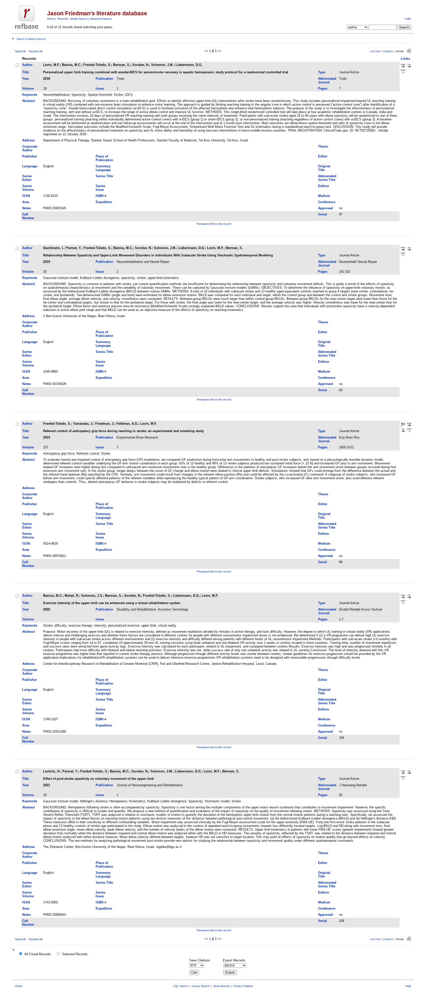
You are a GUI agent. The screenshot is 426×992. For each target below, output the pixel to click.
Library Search (201, 986)
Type (321, 72)
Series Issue (100, 187)
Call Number (28, 216)
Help (408, 986)
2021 (46, 785)
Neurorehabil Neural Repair (358, 262)
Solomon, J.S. (92, 595)
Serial (322, 214)
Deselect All (35, 51)
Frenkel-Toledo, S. (97, 65)
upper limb (148, 625)
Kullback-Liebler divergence (99, 278)
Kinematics (137, 801)
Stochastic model (217, 801)
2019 (46, 262)
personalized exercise (123, 625)
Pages (322, 88)
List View (375, 51)
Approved (325, 208)
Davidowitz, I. (53, 248)
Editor (322, 156)
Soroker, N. (140, 65)
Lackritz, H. (51, 771)
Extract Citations (243, 986)
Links (405, 58)
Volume (28, 88)
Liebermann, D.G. (189, 65)
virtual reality (167, 625)
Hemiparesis (118, 801)
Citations (388, 51)
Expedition (104, 202)
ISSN (26, 196)
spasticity (128, 278)
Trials (120, 78)
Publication (104, 78)
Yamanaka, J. (83, 423)
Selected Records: (75, 954)
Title (25, 72)
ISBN (99, 196)
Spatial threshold (100, 94)
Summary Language (103, 168)
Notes (26, 208)
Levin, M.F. (51, 65)
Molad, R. (72, 595)
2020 (46, 609)
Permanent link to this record (214, 223)
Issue (100, 88)
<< (206, 51)
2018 (46, 78)
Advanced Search (100, 18)
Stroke (118, 94)
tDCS (129, 94)
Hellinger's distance (93, 801)
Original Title (324, 168)
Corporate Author (29, 148)
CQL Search (180, 986)
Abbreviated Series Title (327, 178)
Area (25, 202)
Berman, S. (121, 65)
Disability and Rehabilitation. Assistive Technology (152, 609)
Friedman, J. (104, 423)
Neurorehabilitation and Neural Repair (143, 262)
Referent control (87, 453)
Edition (323, 186)
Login (408, 18)
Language (29, 166)
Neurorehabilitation (56, 94)
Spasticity (78, 94)
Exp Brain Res (349, 437)
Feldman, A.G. (127, 423)
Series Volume (28, 187)
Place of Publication (104, 158)
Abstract (28, 101)
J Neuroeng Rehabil (353, 785)
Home (50, 18)
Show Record (221, 986)
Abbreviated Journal (327, 80)
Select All (20, 51)
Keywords (29, 94)
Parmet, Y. (74, 248)
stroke (141, 278)
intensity (100, 625)
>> (219, 51)
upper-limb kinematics (163, 278)
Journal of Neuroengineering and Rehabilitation (150, 785)
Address (28, 140)
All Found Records (37, 954)
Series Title (104, 176)
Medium (324, 196)
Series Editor (27, 178)
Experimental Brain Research (137, 437)
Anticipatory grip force (58, 453)
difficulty (60, 625)
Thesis (323, 146)
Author (27, 65)
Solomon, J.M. (162, 65)
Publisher (29, 156)
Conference (326, 202)
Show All (62, 18)
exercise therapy (80, 625)
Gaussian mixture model (60, 278)
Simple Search (78, 18)
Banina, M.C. (71, 65)
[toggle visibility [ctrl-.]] (14, 950)
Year (25, 78)
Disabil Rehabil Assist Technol (360, 609)
